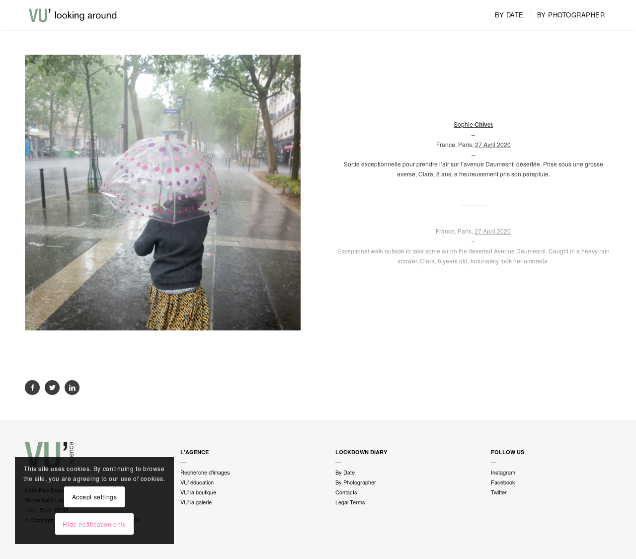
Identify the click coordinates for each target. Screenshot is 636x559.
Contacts (346, 492)
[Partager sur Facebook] (32, 387)
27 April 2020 (493, 231)
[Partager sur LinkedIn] (72, 387)
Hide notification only (94, 524)
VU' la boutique (198, 492)
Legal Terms (350, 502)
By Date (345, 472)
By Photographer (355, 482)
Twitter (499, 492)
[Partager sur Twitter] (52, 387)
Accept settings (94, 496)
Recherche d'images (205, 472)
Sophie (473, 124)
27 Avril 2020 (493, 144)
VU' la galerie (196, 502)
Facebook (503, 482)
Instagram (503, 472)
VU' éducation (197, 482)
